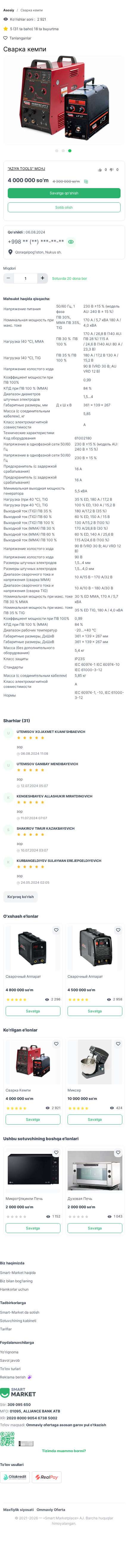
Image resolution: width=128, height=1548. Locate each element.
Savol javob (10, 1360)
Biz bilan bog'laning (16, 1281)
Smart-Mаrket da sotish (19, 1312)
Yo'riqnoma (9, 1352)
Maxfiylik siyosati (18, 1509)
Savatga (33, 1011)
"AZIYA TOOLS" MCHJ (26, 168)
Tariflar (6, 1329)
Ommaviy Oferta (51, 1509)
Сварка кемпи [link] (32, 10)
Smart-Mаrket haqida (18, 1272)
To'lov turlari (10, 1368)
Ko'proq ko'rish (20, 896)
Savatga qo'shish (64, 193)
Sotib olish (64, 207)
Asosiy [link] (8, 10)
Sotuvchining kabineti (18, 1320)
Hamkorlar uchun (14, 1289)
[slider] (31, 737)
